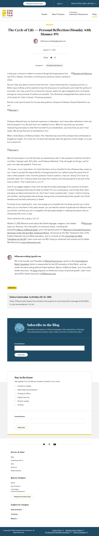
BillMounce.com (49, 273)
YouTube (54, 444)
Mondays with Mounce (54, 65)
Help (12, 464)
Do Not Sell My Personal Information (57, 532)
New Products (15, 486)
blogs (35, 270)
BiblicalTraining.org (53, 261)
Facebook (49, 444)
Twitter (51, 57)
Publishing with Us (17, 460)
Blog (12, 457)
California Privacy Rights (73, 530)
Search (96, 3)
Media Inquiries (16, 471)
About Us (14, 467)
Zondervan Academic (7, 14)
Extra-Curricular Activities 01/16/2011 (49, 300)
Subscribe (21, 355)
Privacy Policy (57, 530)
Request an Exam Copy (34, 4)
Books (13, 483)
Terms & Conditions (79, 532)
